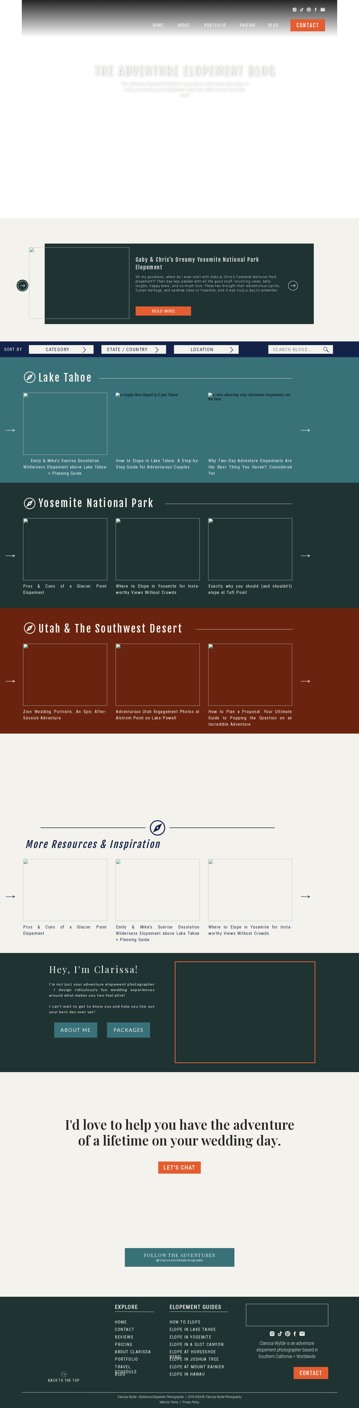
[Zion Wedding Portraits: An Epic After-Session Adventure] (65, 675)
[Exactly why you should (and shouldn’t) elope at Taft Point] (250, 549)
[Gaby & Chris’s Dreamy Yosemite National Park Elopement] (79, 283)
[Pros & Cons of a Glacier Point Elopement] (65, 549)
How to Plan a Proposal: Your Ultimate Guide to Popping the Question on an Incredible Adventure (250, 718)
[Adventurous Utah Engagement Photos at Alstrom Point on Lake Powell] (158, 675)
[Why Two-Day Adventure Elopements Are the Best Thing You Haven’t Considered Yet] (250, 424)
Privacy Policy (190, 1402)
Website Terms (169, 1402)
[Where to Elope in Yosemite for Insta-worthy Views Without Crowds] (158, 549)
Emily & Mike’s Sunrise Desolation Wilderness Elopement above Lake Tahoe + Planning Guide (64, 467)
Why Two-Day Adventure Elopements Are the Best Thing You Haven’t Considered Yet (250, 467)
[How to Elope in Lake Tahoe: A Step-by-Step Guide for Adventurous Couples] (158, 424)
